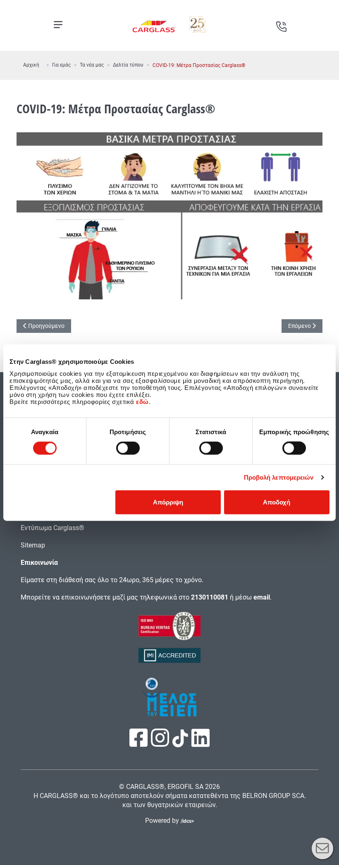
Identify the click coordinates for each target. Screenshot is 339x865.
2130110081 (209, 597)
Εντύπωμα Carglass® (52, 528)
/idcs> (187, 821)
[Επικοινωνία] (281, 23)
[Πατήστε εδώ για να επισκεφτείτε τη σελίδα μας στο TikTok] (180, 743)
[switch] (128, 448)
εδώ (142, 401)
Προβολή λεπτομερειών (279, 477)
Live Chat (322, 848)
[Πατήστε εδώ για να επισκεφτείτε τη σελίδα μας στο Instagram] (161, 743)
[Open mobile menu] (58, 24)
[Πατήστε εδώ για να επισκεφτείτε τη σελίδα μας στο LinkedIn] (200, 743)
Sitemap (33, 545)
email (261, 597)
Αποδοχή (276, 501)
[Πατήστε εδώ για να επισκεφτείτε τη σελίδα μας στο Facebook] (139, 743)
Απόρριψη (168, 501)
